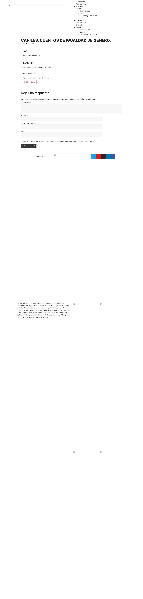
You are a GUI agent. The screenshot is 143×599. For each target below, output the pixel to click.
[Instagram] (103, 156)
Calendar (24, 73)
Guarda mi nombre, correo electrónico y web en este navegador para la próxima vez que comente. (57, 141)
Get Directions (29, 82)
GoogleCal (31, 73)
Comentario (26, 102)
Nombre (24, 115)
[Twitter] (93, 156)
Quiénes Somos (81, 2)
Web (22, 131)
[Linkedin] (108, 156)
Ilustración (79, 6)
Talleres (79, 9)
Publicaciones (81, 4)
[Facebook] (112, 156)
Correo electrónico (28, 123)
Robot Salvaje (85, 11)
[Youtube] (98, 156)
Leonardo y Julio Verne (88, 16)
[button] (107, 18)
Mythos (82, 13)
